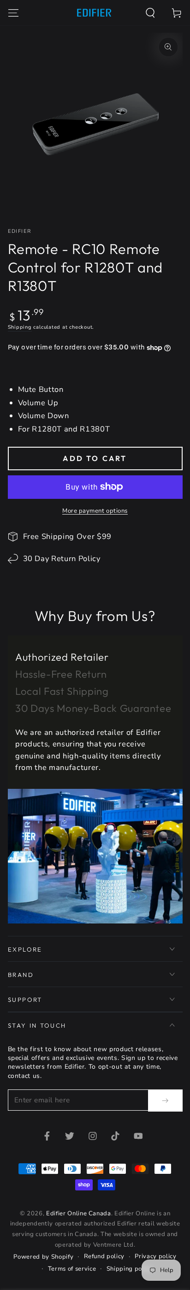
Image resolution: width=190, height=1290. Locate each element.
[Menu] (13, 12)
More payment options (95, 511)
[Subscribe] (165, 1100)
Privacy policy (155, 1256)
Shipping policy (130, 1269)
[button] (150, 12)
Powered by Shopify (43, 1257)
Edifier (19, 231)
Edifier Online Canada (78, 1213)
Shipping (20, 327)
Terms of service (72, 1269)
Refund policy (104, 1256)
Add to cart (95, 458)
